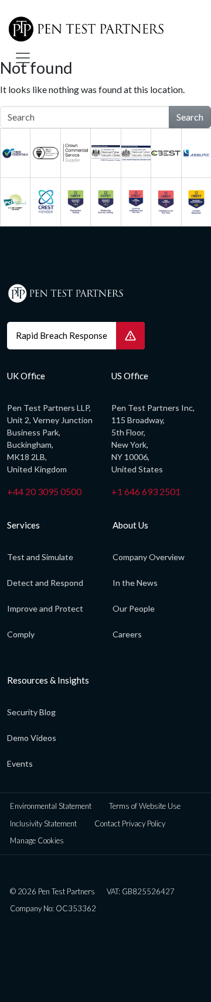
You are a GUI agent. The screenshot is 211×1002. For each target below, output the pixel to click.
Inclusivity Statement (43, 823)
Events (20, 763)
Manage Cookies (37, 840)
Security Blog (31, 712)
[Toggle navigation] (23, 58)
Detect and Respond (45, 583)
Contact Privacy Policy (129, 823)
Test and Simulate (40, 557)
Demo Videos (31, 738)
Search (189, 116)
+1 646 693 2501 (146, 491)
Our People (134, 608)
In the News (135, 583)
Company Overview (149, 557)
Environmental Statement (50, 806)
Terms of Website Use (145, 806)
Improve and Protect (45, 608)
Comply (21, 634)
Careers (127, 634)
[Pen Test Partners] (101, 29)
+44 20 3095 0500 (44, 491)
